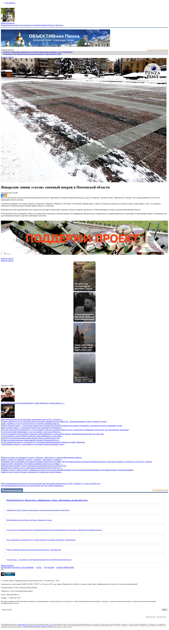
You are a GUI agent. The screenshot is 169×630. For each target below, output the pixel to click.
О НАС (39, 567)
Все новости (10, 3)
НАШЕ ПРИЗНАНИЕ (65, 567)
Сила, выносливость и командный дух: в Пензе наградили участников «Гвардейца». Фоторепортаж (41, 540)
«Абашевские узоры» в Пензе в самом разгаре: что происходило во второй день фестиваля (37, 510)
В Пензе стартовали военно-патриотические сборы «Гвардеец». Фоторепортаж (33, 550)
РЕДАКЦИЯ (49, 567)
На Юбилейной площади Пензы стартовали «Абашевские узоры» (29, 520)
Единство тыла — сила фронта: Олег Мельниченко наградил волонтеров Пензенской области (39, 560)
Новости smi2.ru (7, 57)
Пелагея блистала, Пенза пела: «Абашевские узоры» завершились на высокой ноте (47, 500)
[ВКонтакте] (2, 195)
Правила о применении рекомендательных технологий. (38, 625)
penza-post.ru (21, 624)
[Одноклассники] (5, 195)
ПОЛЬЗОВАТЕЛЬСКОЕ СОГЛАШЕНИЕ (17, 567)
